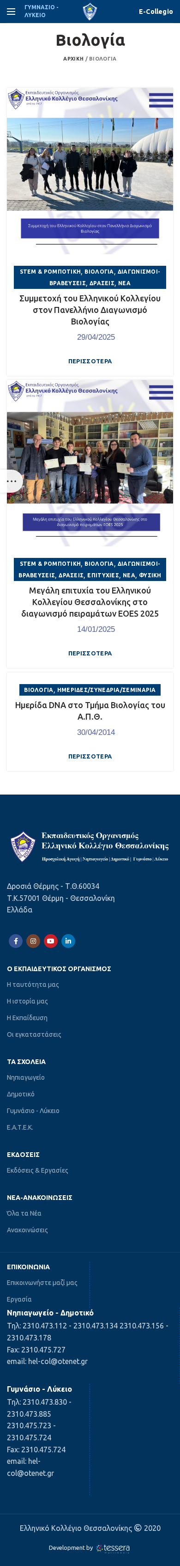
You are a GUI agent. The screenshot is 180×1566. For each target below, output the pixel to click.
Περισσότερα (90, 361)
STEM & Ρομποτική (50, 272)
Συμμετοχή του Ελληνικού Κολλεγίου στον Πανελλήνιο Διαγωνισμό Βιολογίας (90, 310)
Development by (71, 1547)
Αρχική (73, 58)
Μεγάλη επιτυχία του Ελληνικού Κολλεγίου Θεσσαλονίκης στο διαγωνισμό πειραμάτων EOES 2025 (90, 602)
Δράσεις (102, 283)
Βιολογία (99, 272)
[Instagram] (33, 941)
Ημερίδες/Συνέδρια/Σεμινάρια (106, 690)
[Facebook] (16, 941)
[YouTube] (51, 941)
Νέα (124, 283)
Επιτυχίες (103, 575)
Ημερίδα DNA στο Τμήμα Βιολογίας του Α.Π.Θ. (90, 710)
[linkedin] (68, 941)
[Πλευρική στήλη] (11, 481)
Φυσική (150, 575)
